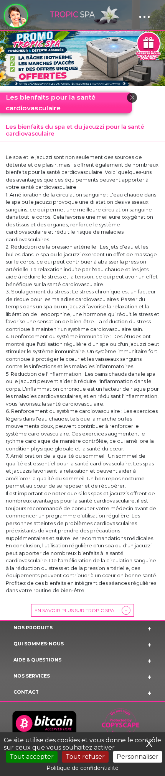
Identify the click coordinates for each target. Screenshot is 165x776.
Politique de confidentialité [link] (82, 768)
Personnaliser (137, 756)
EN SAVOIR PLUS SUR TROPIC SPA (81, 610)
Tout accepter (32, 756)
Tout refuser (85, 756)
